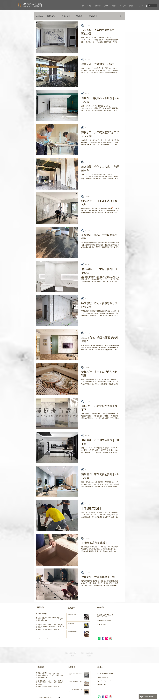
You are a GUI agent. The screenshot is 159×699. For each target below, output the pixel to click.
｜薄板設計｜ (92, 16)
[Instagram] (106, 638)
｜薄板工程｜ (52, 16)
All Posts (39, 16)
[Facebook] (146, 6)
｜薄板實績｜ (79, 16)
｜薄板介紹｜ (65, 16)
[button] (120, 16)
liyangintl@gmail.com (104, 620)
